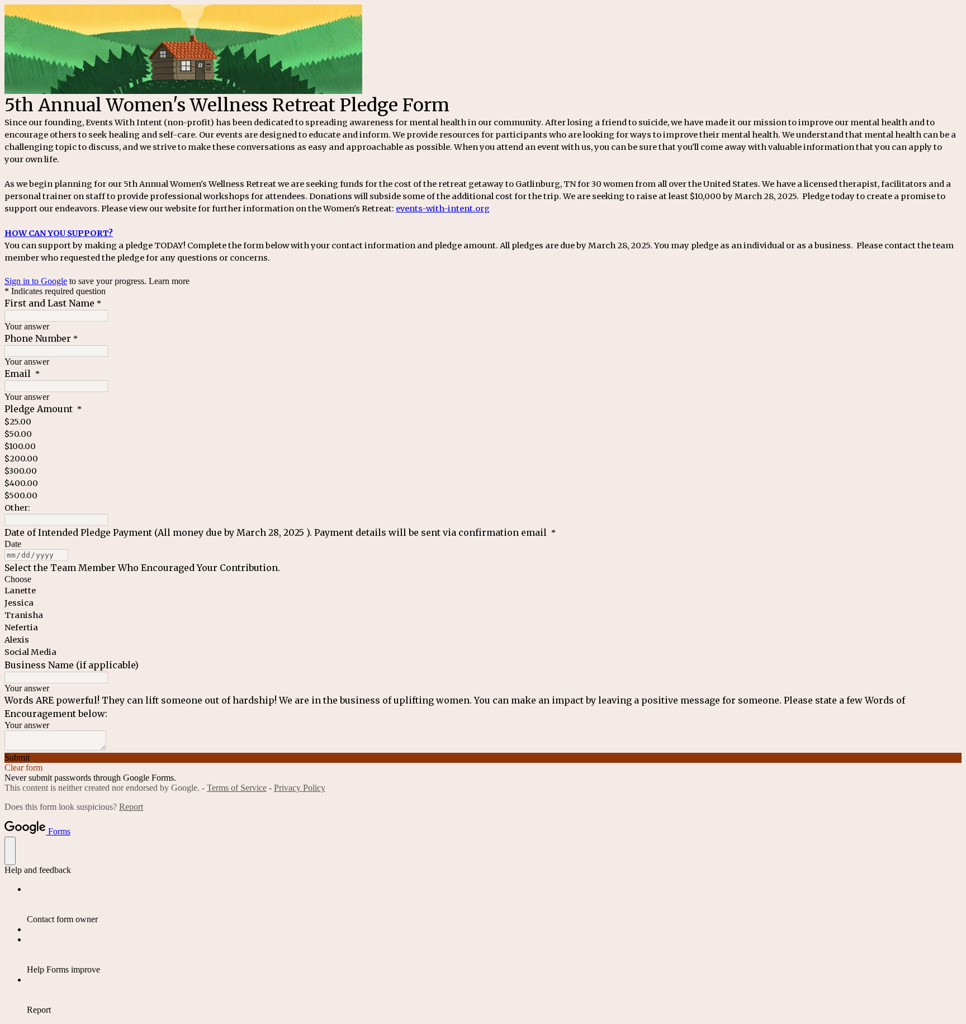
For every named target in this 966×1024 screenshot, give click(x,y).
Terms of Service (237, 787)
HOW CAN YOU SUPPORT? (58, 233)
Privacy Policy (299, 787)
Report (131, 806)
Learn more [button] (169, 281)
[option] (483, 579)
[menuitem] (494, 904)
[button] (483, 758)
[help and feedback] (10, 851)
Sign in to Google (35, 281)
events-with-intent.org (443, 209)
